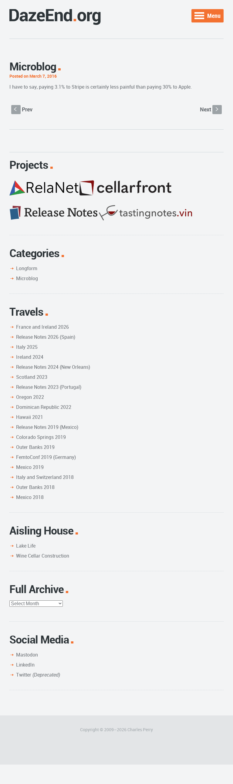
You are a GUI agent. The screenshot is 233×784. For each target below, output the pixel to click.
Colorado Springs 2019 (41, 437)
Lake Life (25, 545)
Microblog (27, 278)
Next (210, 109)
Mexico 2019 (30, 467)
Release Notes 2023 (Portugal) (48, 387)
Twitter (38, 674)
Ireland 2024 (29, 357)
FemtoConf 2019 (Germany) (46, 457)
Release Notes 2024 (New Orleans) (53, 367)
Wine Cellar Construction (42, 555)
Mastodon (27, 654)
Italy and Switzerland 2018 (45, 477)
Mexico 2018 (30, 497)
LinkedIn (25, 664)
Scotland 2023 (31, 377)
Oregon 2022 (30, 397)
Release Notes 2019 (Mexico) (47, 427)
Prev (23, 109)
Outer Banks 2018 (35, 487)
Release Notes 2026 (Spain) (45, 337)
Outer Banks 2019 (35, 447)
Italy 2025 (27, 347)
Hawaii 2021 (29, 417)
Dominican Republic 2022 (43, 407)
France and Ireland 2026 (42, 327)
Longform (26, 268)
